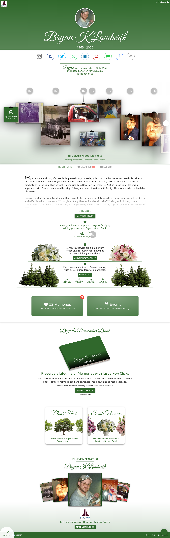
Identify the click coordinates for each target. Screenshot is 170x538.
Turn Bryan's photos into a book (85, 156)
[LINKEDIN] (85, 56)
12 (82, 297)
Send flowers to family (85, 258)
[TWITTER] (62, 56)
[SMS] (108, 56)
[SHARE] (119, 56)
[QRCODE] (39, 56)
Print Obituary (86, 216)
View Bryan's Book (85, 391)
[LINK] (131, 56)
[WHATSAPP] (73, 56)
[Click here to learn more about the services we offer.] (85, 514)
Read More (85, 211)
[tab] (65, 166)
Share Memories (86, 527)
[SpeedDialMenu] (164, 532)
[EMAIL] (96, 56)
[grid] (85, 125)
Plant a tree (85, 275)
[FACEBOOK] (50, 56)
